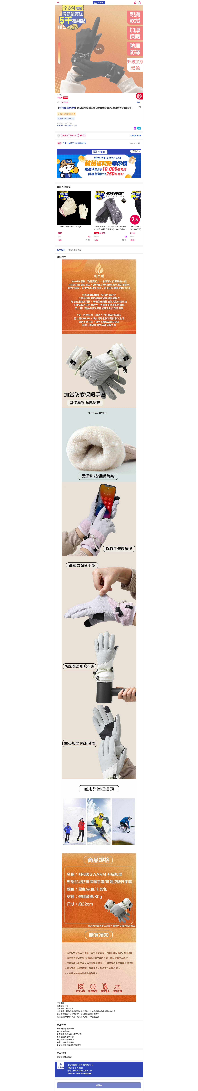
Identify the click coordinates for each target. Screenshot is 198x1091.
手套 (75, 126)
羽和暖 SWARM (67, 107)
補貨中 (99, 1085)
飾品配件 (68, 126)
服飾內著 (60, 126)
